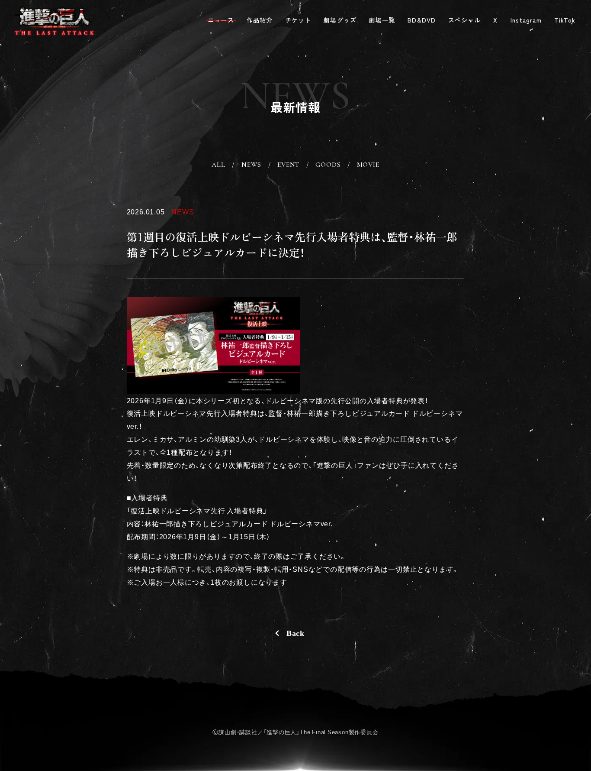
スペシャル (464, 20)
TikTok (565, 20)
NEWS (251, 164)
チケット (298, 20)
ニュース (221, 20)
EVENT (288, 164)
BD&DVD (422, 20)
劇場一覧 (382, 20)
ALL (218, 164)
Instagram (526, 20)
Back (295, 633)
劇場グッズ (340, 20)
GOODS (327, 164)
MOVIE (368, 164)
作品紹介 (260, 20)
